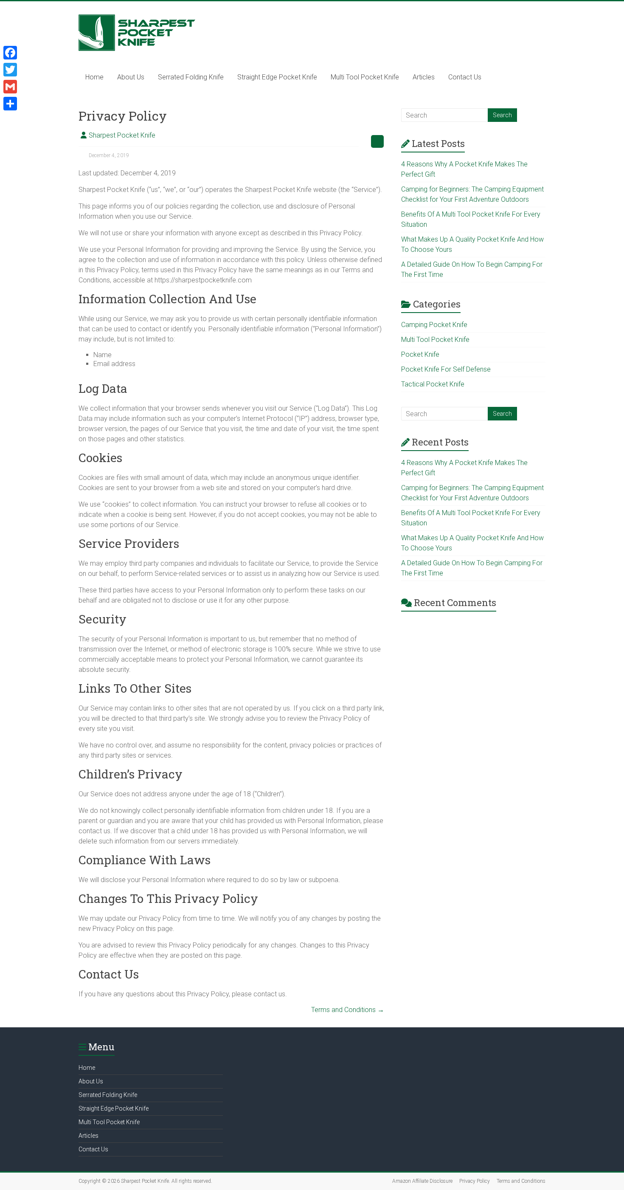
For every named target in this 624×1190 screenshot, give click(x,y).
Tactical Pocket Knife (432, 384)
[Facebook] (10, 52)
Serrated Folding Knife (191, 77)
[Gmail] (10, 86)
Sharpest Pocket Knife (122, 135)
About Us (130, 77)
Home (94, 77)
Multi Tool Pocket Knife (365, 77)
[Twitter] (10, 69)
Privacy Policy (474, 1181)
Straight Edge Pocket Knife (277, 77)
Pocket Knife (420, 354)
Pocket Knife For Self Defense (446, 369)
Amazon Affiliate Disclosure (422, 1181)
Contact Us (464, 77)
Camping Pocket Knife (434, 325)
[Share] (10, 103)
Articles (424, 77)
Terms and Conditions (347, 1010)
